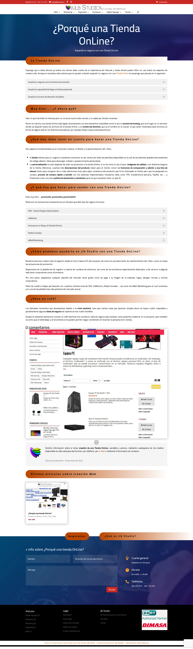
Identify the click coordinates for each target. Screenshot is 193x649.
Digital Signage (113, 12)
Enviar (112, 589)
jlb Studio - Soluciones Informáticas (132, 643)
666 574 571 (31, 2)
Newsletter (77, 536)
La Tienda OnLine (45, 60)
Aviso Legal (67, 619)
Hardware (96, 12)
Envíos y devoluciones (71, 631)
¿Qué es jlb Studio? (120, 536)
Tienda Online (122, 73)
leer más (31, 519)
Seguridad (82, 12)
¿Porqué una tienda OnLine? (40, 513)
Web (56, 12)
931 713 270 (42, 2)
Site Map (103, 619)
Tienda (128, 12)
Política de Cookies (70, 627)
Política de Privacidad (71, 623)
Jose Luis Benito (36, 516)
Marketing (68, 12)
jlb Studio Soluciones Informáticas (113, 615)
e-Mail (102, 451)
